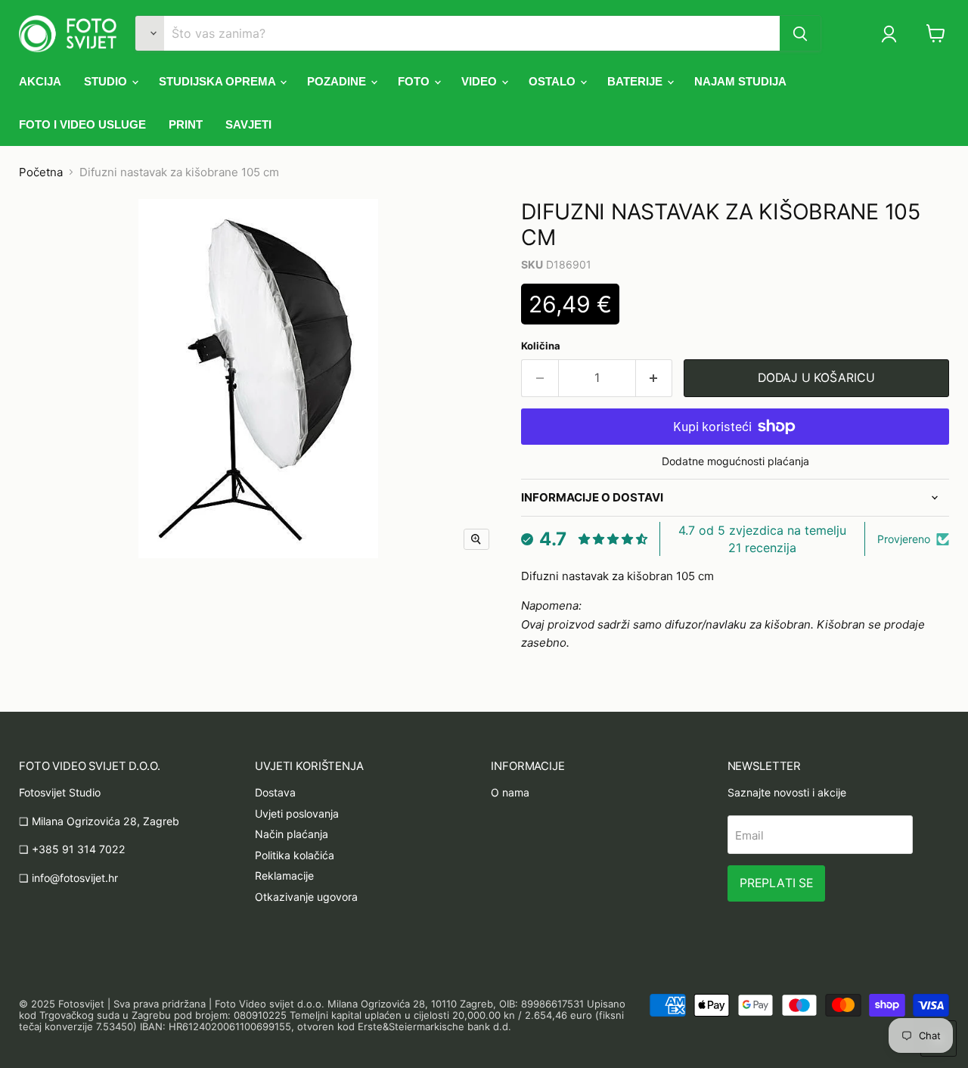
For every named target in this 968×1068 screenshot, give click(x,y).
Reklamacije (284, 875)
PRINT (186, 124)
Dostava (275, 792)
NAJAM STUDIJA (740, 81)
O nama (510, 792)
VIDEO (480, 81)
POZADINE (338, 81)
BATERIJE (636, 81)
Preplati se (777, 883)
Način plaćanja (291, 833)
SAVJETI (248, 124)
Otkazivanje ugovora (306, 896)
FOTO (415, 81)
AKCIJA (40, 81)
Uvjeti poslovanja (297, 813)
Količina (540, 346)
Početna (41, 172)
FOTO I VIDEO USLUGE (82, 124)
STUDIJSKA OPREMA (218, 81)
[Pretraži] (800, 33)
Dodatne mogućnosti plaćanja (735, 461)
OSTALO (554, 81)
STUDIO (107, 81)
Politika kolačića (294, 855)
